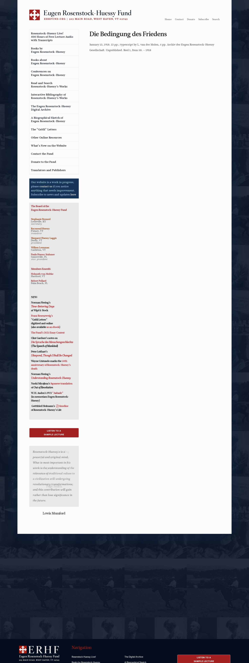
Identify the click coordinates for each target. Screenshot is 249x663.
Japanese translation (61, 383)
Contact (179, 19)
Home (168, 19)
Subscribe (203, 19)
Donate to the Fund (43, 162)
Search (216, 19)
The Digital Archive (133, 657)
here (73, 194)
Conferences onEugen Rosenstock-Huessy (48, 73)
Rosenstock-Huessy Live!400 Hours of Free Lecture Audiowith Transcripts (52, 37)
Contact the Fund (42, 154)
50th (64, 361)
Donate (191, 19)
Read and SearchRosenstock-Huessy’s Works (49, 84)
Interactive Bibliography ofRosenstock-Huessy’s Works (49, 96)
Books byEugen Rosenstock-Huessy (48, 50)
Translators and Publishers (48, 170)
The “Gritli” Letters (43, 129)
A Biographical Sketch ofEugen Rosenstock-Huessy (48, 119)
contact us (45, 186)
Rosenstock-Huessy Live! (84, 657)
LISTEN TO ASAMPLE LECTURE (54, 433)
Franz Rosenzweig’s (42, 316)
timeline (63, 406)
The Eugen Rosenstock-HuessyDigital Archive (51, 108)
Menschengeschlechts (60, 342)
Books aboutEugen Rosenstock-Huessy (48, 61)
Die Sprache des (39, 342)
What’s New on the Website (48, 146)
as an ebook (53, 327)
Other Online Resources (46, 137)
